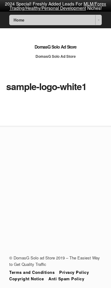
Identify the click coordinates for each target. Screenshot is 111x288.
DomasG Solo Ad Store (55, 47)
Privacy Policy (74, 272)
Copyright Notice (26, 279)
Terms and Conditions (32, 272)
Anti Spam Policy (66, 279)
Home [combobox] (19, 20)
